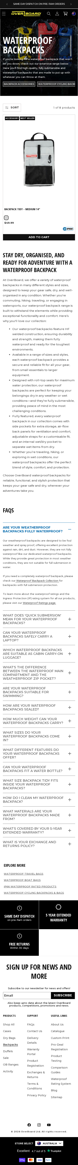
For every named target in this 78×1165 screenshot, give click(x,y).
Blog (54, 1090)
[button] (49, 13)
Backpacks (10, 1044)
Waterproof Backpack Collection (37, 580)
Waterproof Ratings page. (39, 602)
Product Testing (56, 1058)
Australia (50, 1143)
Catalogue (58, 1031)
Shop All (8, 1024)
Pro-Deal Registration (59, 1047)
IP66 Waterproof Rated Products (30, 886)
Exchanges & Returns (36, 1075)
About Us (57, 1024)
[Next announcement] (71, 4)
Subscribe (63, 995)
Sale (6, 1058)
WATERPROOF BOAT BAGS (22, 880)
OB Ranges (11, 1064)
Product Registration (35, 1063)
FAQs (30, 1024)
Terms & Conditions (34, 1086)
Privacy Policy (36, 1095)
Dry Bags (9, 1038)
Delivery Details (32, 1040)
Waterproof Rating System (61, 1081)
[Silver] (6, 217)
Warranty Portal (33, 1052)
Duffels (8, 1051)
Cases (7, 1031)
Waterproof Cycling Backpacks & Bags (34, 892)
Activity (8, 1071)
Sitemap (56, 1097)
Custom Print (60, 1038)
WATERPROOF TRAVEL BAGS (23, 873)
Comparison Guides (59, 1070)
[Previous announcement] (7, 4)
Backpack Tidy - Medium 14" (22, 209)
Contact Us (34, 1031)
